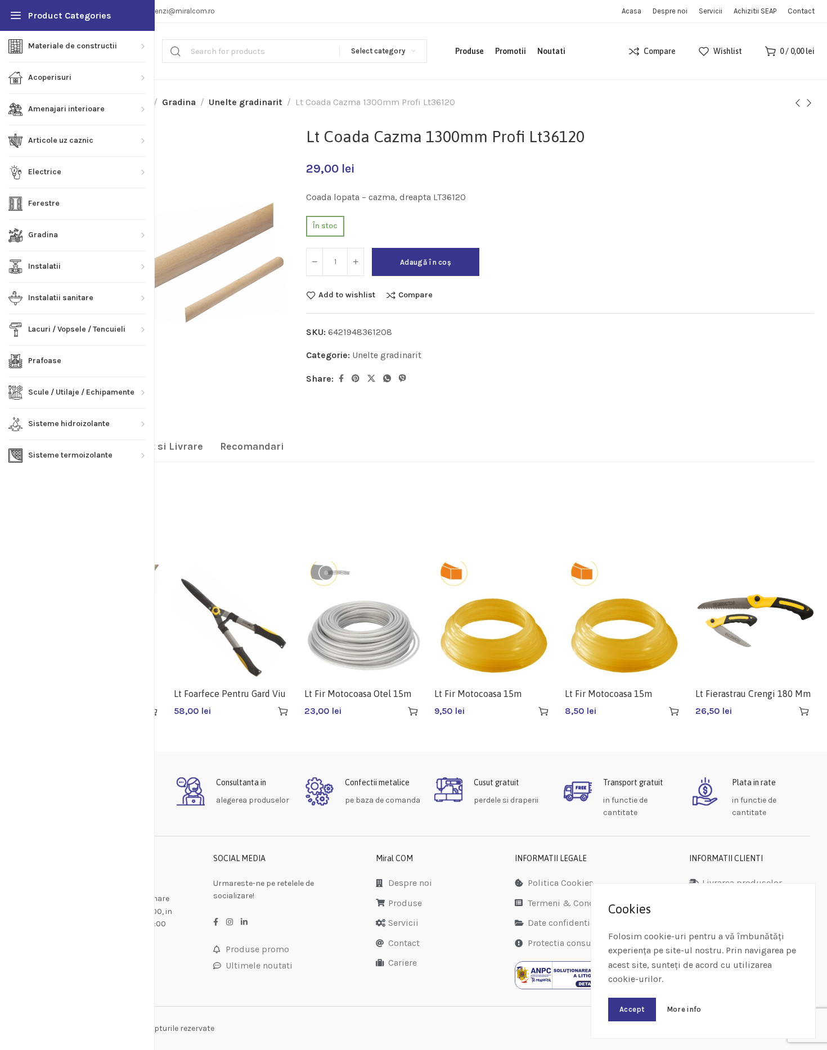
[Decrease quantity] (314, 262)
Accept (632, 1009)
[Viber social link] (402, 378)
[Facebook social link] (341, 378)
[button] (283, 711)
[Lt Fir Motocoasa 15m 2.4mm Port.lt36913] (624, 621)
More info (684, 1009)
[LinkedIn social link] (244, 922)
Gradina (179, 102)
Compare (415, 295)
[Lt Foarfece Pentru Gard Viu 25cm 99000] (233, 621)
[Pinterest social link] (355, 378)
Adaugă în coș (425, 262)
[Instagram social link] (229, 922)
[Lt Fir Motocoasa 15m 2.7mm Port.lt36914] (494, 621)
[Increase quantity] (355, 262)
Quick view (263, 711)
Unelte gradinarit (245, 102)
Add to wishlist (346, 295)
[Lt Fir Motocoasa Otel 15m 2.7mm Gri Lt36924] (364, 621)
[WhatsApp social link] (387, 378)
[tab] (156, 446)
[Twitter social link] (371, 378)
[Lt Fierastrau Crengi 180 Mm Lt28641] (755, 621)
